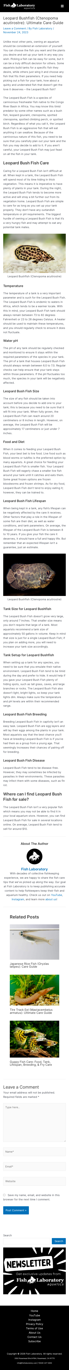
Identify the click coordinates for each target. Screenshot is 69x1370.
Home (34, 1310)
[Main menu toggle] (62, 6)
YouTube (56, 895)
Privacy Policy (34, 1324)
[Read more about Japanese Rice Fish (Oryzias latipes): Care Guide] (34, 941)
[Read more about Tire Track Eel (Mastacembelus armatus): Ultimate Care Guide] (34, 990)
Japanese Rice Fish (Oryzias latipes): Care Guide (29, 965)
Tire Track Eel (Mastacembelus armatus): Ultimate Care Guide (31, 1011)
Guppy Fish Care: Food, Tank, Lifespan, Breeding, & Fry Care (31, 1063)
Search (7, 1235)
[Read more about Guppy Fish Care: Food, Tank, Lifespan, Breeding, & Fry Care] (34, 1038)
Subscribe (34, 1341)
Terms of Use (34, 1328)
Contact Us (34, 1337)
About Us (34, 1332)
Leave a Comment (14, 28)
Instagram (18, 899)
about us (50, 899)
